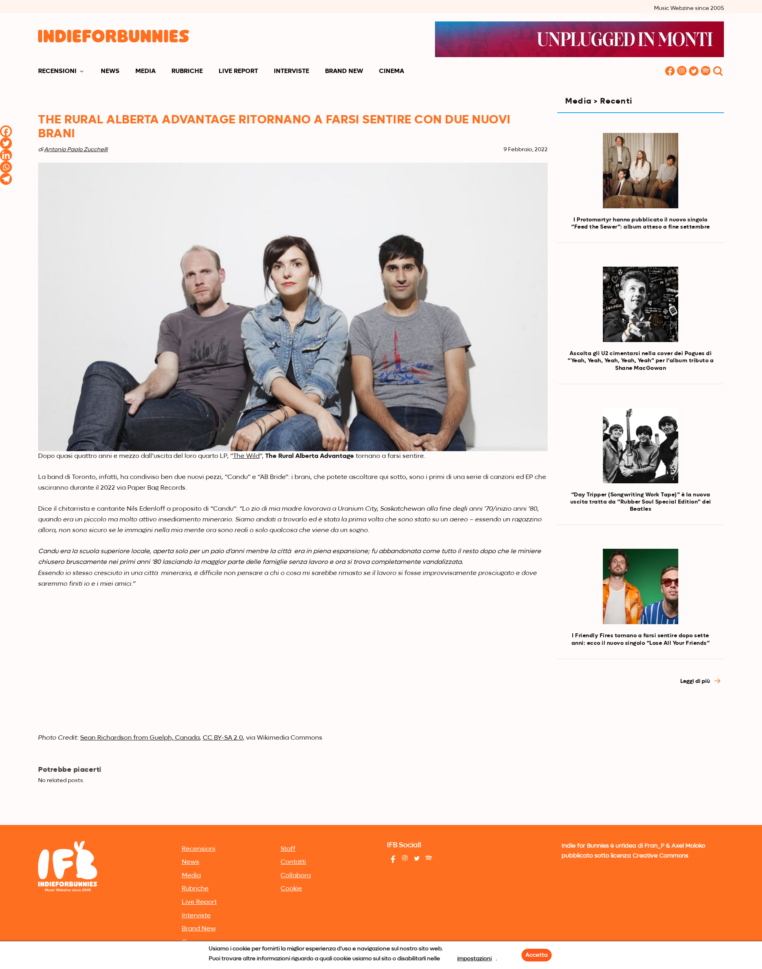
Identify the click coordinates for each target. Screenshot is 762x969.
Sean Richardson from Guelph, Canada (140, 738)
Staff (288, 849)
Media (145, 71)
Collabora (296, 876)
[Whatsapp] (6, 167)
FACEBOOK (670, 71)
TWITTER (694, 71)
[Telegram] (6, 179)
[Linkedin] (6, 155)
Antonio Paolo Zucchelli (76, 149)
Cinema (391, 71)
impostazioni (474, 958)
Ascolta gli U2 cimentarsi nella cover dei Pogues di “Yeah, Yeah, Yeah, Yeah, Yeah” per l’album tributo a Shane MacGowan (641, 361)
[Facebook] (6, 131)
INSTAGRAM (682, 71)
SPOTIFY (706, 71)
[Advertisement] (640, 763)
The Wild (246, 456)
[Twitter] (6, 143)
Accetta (536, 955)
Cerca (718, 71)
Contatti (293, 862)
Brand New (344, 71)
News (110, 71)
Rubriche (187, 71)
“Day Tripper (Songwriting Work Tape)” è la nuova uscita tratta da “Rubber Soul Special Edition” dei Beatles (640, 502)
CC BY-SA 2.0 (223, 738)
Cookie (291, 889)
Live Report (238, 71)
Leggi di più (695, 681)
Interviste (291, 71)
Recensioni (57, 71)
